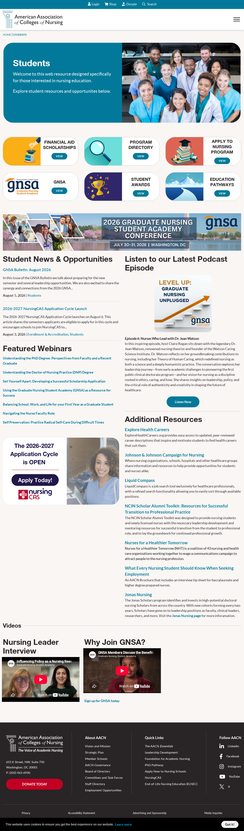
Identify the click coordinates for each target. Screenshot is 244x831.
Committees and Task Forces (104, 777)
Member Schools (96, 758)
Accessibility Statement (81, 813)
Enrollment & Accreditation (47, 334)
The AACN (159, 746)
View (59, 156)
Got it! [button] (230, 824)
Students (34, 295)
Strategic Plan (94, 752)
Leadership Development (161, 752)
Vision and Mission (97, 746)
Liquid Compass (140, 480)
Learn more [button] (123, 824)
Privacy (26, 813)
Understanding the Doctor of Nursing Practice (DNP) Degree (48, 372)
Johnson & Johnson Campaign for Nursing (164, 455)
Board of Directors (97, 771)
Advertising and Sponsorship (149, 813)
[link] (183, 303)
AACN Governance (98, 765)
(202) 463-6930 (20, 772)
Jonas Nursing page (186, 616)
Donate (131, 4)
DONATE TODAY (34, 784)
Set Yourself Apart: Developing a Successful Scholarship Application (54, 381)
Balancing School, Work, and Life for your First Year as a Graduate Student (58, 404)
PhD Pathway (154, 765)
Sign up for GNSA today (102, 701)
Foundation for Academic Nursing (167, 758)
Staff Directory (95, 784)
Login (95, 4)
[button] (149, 4)
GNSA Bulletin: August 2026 (27, 269)
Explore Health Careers (147, 429)
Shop (113, 5)
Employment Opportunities (103, 790)
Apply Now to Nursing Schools (165, 771)
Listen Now (183, 402)
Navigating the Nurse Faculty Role (29, 413)
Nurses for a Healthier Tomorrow (156, 542)
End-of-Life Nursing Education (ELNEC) (171, 784)
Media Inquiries (213, 813)
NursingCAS (153, 777)
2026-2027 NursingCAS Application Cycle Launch (45, 308)
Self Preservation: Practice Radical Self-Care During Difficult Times (53, 422)
